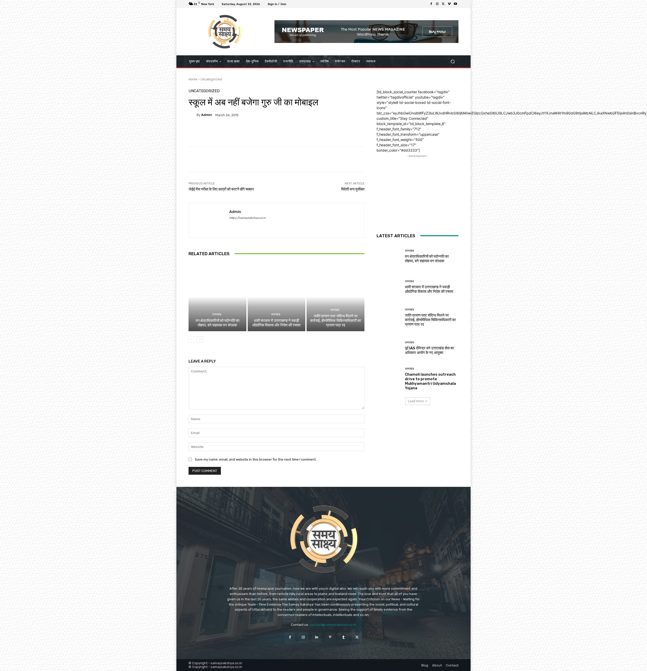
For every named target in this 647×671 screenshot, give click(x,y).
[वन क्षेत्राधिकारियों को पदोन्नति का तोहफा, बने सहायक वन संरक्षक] (217, 296)
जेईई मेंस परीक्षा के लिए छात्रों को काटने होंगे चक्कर (221, 189)
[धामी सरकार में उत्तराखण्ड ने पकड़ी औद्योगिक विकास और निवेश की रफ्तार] (277, 296)
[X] (443, 4)
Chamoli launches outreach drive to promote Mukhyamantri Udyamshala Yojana (430, 381)
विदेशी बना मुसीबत (352, 189)
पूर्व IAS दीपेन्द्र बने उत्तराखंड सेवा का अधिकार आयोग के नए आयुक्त (429, 350)
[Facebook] (431, 4)
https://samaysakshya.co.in (247, 218)
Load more (416, 401)
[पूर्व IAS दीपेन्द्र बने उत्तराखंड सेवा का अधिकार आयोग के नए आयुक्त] (389, 348)
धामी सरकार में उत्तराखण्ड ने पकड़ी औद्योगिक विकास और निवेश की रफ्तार (276, 322)
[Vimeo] (449, 4)
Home (193, 79)
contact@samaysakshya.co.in (333, 625)
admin (206, 114)
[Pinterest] (330, 637)
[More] (316, 132)
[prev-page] (192, 339)
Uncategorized (211, 79)
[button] (452, 61)
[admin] (193, 115)
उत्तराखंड (216, 314)
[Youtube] (455, 4)
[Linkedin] (317, 637)
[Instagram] (437, 4)
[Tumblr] (344, 637)
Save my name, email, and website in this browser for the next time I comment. (255, 459)
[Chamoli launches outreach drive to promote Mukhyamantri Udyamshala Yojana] (389, 378)
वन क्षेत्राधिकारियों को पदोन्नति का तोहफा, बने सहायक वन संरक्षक (217, 322)
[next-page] (200, 339)
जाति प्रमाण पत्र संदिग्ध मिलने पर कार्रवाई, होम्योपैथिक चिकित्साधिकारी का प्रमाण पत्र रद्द (335, 320)
